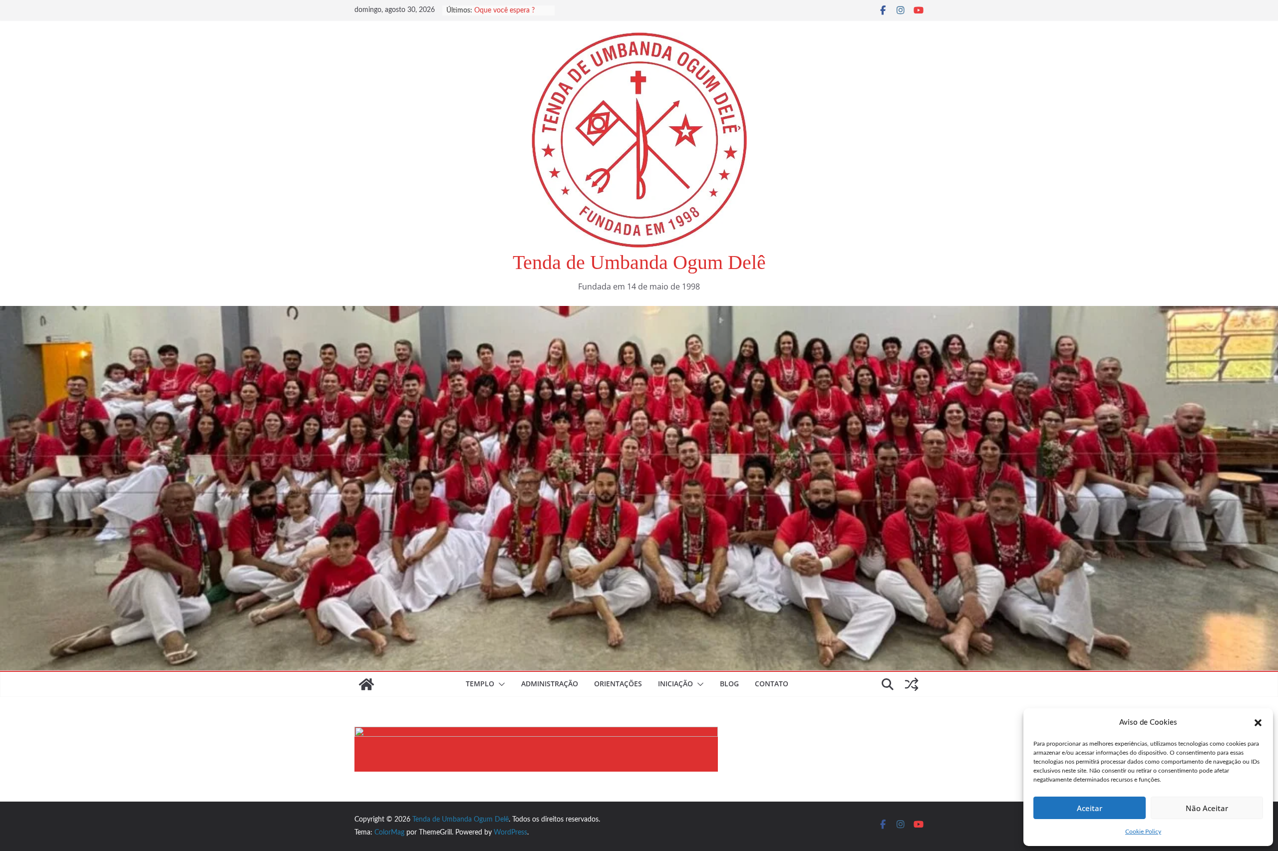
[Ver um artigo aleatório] (912, 684)
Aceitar (1089, 808)
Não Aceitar (1207, 808)
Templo (480, 683)
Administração (549, 683)
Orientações (618, 683)
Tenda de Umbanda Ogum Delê (639, 262)
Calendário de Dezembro (512, 10)
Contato (771, 683)
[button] (1258, 723)
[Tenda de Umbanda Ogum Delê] (639, 313)
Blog (729, 683)
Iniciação (675, 683)
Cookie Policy (1143, 832)
